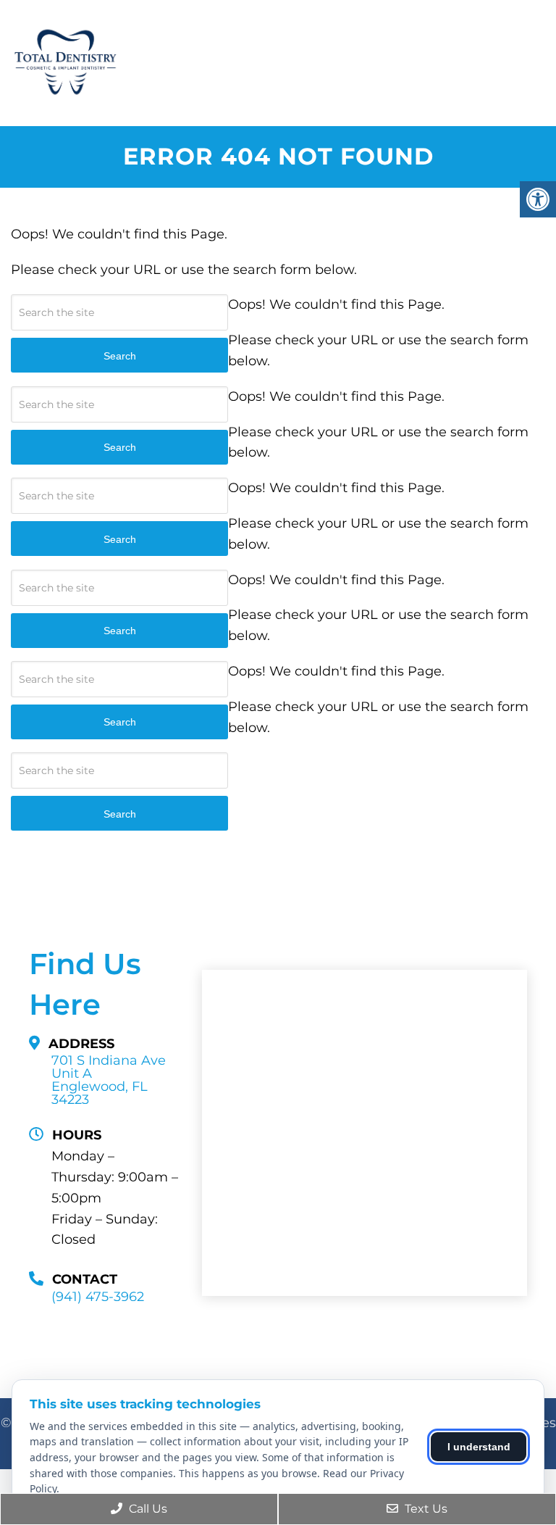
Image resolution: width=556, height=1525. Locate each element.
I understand (478, 1447)
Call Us (146, 1509)
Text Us (424, 1509)
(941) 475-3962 (97, 1296)
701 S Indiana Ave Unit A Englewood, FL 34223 (108, 1080)
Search (120, 814)
